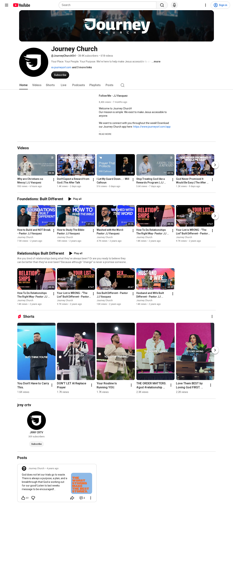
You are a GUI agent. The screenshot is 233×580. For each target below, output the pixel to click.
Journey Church (25, 237)
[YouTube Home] (21, 5)
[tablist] (116, 85)
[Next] (215, 165)
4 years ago (52, 468)
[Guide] (6, 5)
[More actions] (53, 179)
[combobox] (108, 5)
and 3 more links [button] (82, 67)
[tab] (23, 85)
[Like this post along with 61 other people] (23, 498)
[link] (57, 484)
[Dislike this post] (33, 498)
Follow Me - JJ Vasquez (113, 95)
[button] (105, 134)
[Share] (72, 498)
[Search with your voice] (174, 5)
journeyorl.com (62, 67)
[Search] (162, 5)
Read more (105, 134)
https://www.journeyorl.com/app (152, 126)
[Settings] (205, 5)
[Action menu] (90, 498)
